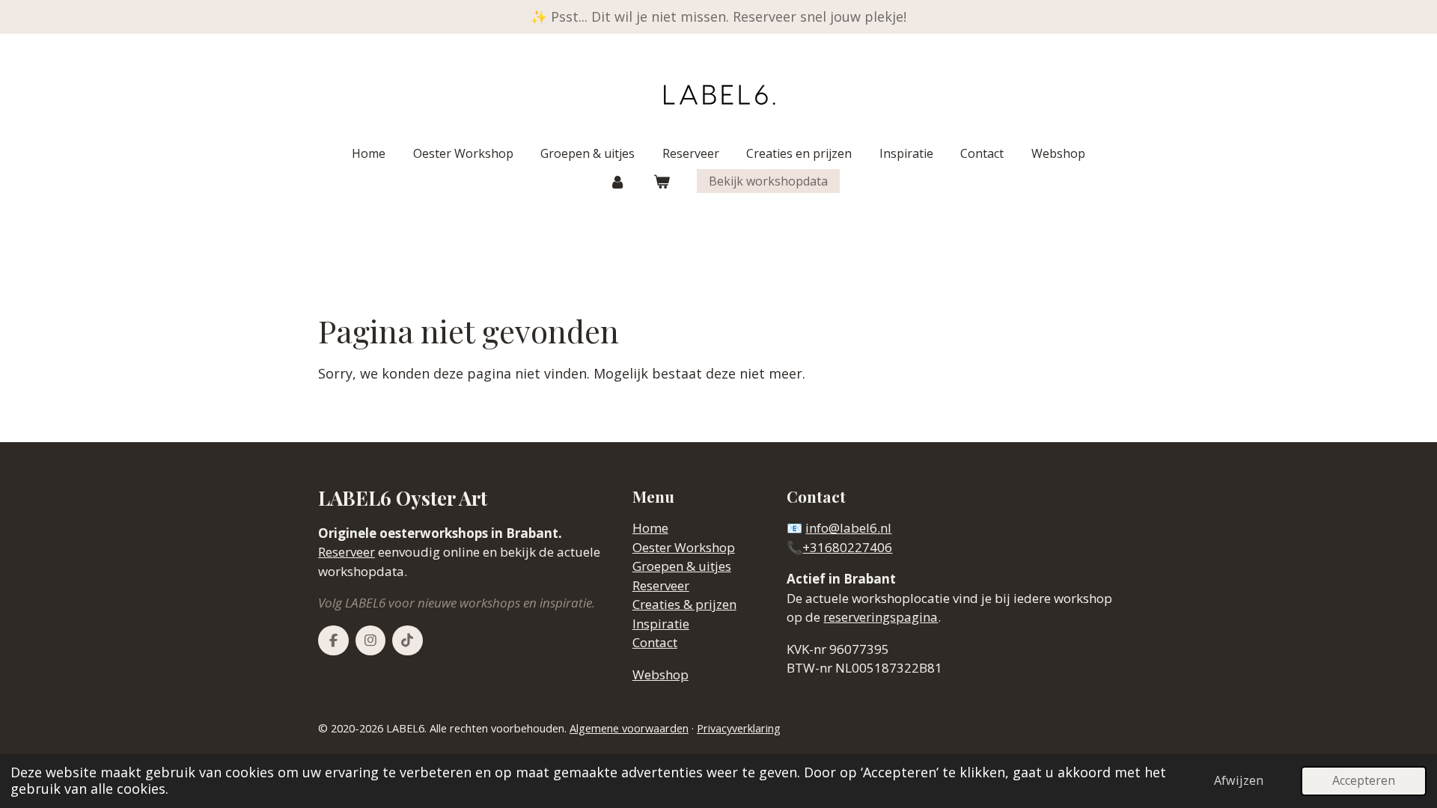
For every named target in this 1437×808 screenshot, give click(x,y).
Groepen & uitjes (681, 566)
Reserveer (346, 551)
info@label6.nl (848, 527)
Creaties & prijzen (684, 604)
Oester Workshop (683, 547)
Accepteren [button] (1363, 780)
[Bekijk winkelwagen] (661, 181)
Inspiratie (660, 623)
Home (650, 527)
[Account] (617, 181)
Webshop (660, 674)
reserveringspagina (880, 616)
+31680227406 (847, 547)
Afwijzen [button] (1238, 780)
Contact (654, 642)
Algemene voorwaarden (629, 728)
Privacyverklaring (739, 728)
